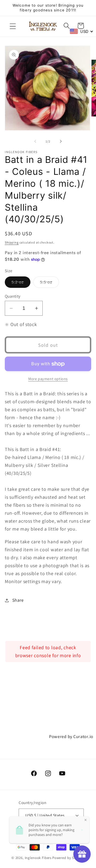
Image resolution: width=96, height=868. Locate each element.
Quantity (13, 296)
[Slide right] (61, 141)
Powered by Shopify (68, 858)
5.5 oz (49, 283)
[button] (13, 26)
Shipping (12, 242)
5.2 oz (20, 283)
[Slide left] (35, 141)
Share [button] (18, 600)
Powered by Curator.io (71, 736)
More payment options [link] (48, 378)
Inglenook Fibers (38, 858)
